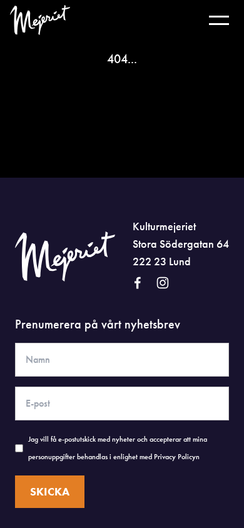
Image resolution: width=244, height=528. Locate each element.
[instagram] (162, 282)
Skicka (49, 491)
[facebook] (137, 282)
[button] (219, 20)
